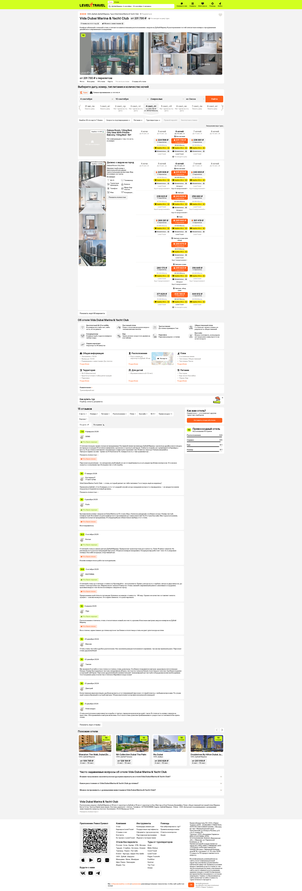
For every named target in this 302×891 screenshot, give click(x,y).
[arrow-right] (217, 730)
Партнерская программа (146, 835)
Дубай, (124, 857)
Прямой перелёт (170, 120)
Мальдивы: (120, 859)
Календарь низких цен (145, 827)
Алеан (150, 868)
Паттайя (134, 851)
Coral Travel (152, 851)
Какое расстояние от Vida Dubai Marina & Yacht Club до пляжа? (109, 783)
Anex (149, 845)
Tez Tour (151, 865)
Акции (163, 835)
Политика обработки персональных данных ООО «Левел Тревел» (204, 886)
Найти (214, 99)
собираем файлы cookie (120, 884)
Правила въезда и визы (170, 829)
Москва (143, 845)
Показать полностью (88, 455)
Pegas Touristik (154, 857)
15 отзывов (85, 408)
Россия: (119, 845)
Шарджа (130, 857)
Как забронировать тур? (170, 827)
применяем (136, 884)
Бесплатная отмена (189, 120)
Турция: (119, 848)
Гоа (123, 865)
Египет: (119, 854)
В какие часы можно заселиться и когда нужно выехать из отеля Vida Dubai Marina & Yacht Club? (125, 776)
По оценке (97, 425)
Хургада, (126, 854)
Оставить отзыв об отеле (204, 420)
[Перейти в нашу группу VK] (83, 873)
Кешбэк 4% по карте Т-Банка (91, 120)
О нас (118, 827)
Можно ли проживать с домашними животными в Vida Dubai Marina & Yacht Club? (118, 790)
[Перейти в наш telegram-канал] (98, 873)
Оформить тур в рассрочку (147, 832)
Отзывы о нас (121, 832)
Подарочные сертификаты (147, 829)
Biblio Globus (153, 848)
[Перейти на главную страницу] (92, 4)
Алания (142, 848)
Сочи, (125, 845)
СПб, (137, 845)
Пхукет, (127, 851)
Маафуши (135, 859)
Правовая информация (199, 883)
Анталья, (135, 848)
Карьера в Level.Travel (124, 829)
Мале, (128, 859)
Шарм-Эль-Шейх (137, 854)
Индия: (119, 865)
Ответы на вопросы (169, 832)
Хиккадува (130, 862)
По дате (83, 425)
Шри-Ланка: (121, 862)
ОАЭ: (118, 857)
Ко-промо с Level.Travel (125, 838)
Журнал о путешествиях (146, 838)
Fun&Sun (151, 859)
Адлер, (131, 845)
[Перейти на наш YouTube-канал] (90, 873)
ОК (191, 885)
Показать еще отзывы (90, 725)
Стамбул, (127, 848)
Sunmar (151, 862)
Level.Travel (152, 854)
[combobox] (195, 99)
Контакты (120, 835)
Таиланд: (120, 851)
